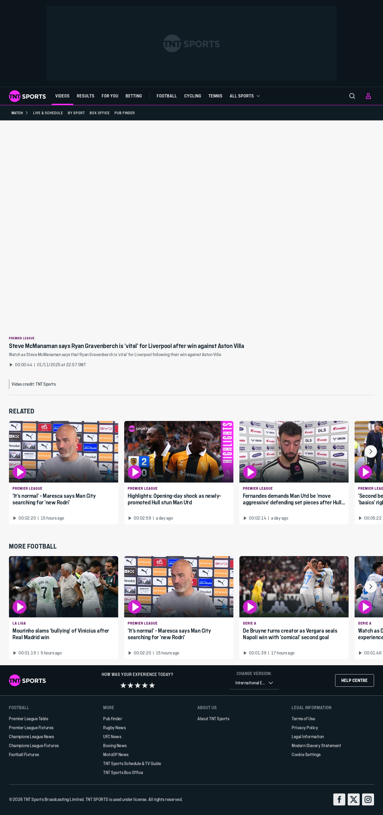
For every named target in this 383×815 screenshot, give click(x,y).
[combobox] (254, 683)
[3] (137, 685)
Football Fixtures (24, 754)
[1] (123, 685)
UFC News (112, 736)
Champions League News (31, 736)
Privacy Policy (305, 727)
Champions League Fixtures (34, 745)
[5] (152, 685)
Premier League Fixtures (31, 727)
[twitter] (354, 799)
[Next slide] (370, 451)
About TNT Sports (213, 718)
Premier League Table (28, 718)
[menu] (352, 96)
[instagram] (368, 799)
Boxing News (115, 745)
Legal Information (308, 736)
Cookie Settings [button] (306, 754)
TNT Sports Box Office (123, 772)
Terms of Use (303, 718)
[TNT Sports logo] (27, 96)
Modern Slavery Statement (316, 745)
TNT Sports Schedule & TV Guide (132, 763)
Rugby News (114, 727)
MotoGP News (116, 754)
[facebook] (339, 799)
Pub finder (112, 718)
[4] (144, 685)
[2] (130, 685)
